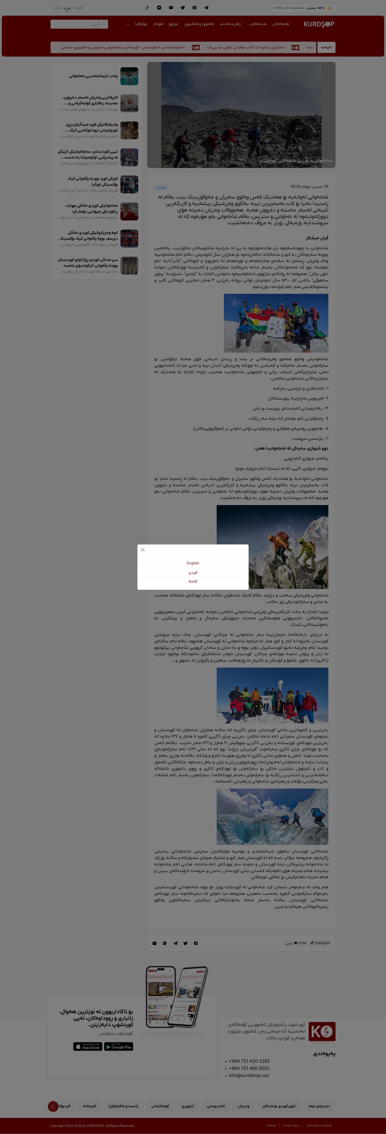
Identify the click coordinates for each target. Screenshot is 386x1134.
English (193, 563)
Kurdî (193, 582)
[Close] (142, 549)
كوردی (193, 572)
